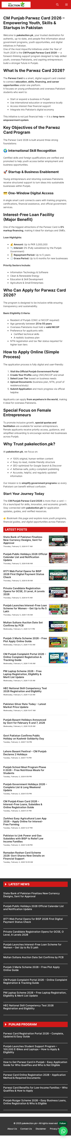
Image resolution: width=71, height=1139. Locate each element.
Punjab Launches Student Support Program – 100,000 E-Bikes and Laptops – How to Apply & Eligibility (31, 1049)
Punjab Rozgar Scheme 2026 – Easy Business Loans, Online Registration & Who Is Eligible (34, 1102)
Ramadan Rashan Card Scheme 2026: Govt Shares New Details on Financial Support (24, 855)
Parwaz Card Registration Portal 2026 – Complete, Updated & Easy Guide (33, 1035)
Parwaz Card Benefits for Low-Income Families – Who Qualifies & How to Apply (35, 1089)
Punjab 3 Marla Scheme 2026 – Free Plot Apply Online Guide (25, 640)
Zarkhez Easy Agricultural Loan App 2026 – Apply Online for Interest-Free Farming (24, 821)
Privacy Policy (57, 1128)
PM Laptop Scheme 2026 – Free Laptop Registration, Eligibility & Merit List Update (22, 674)
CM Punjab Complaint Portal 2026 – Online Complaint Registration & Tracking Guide (24, 657)
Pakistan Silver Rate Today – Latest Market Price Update (24, 705)
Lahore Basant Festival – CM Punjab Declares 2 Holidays (24, 753)
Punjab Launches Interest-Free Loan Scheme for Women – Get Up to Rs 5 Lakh (25, 608)
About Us (12, 1128)
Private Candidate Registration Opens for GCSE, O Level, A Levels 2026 (24, 591)
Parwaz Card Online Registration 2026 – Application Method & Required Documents (34, 1076)
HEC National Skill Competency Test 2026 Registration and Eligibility (25, 690)
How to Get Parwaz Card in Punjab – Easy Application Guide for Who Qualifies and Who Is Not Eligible (35, 1063)
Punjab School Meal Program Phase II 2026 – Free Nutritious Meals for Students (24, 770)
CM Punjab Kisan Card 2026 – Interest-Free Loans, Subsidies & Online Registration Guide (22, 804)
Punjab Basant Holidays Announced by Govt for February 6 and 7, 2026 (24, 721)
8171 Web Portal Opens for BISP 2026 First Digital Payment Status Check (23, 574)
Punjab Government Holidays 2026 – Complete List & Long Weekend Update (25, 787)
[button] (57, 4)
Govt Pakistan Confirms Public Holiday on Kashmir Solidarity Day (23, 737)
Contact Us (26, 1128)
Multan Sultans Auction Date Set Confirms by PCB (23, 624)
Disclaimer (41, 1128)
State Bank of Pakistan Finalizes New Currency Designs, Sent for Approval (22, 540)
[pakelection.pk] (16, 4)
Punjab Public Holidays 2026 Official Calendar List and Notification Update (25, 557)
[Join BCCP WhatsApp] (63, 1131)
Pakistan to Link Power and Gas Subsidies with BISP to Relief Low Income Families (23, 838)
